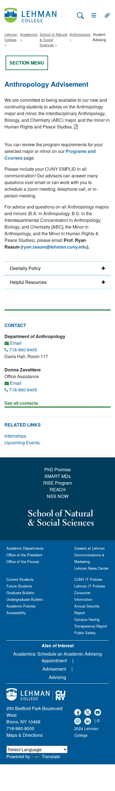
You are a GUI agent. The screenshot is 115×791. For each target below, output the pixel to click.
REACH (58, 489)
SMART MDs (57, 476)
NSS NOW (57, 496)
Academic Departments (25, 548)
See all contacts (21, 403)
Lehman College (10, 37)
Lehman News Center (91, 568)
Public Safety (84, 632)
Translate (51, 756)
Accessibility (16, 612)
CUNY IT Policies (88, 579)
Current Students (19, 579)
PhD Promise (57, 469)
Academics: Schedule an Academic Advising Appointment (57, 657)
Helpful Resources (28, 282)
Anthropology (80, 34)
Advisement (54, 669)
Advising (57, 677)
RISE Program (57, 483)
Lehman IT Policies (89, 586)
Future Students (19, 586)
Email (15, 343)
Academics (28, 34)
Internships (15, 436)
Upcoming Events (22, 442)
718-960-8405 (23, 349)
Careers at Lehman (89, 548)
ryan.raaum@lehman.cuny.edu (54, 247)
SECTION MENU (26, 62)
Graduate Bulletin (20, 592)
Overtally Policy (25, 268)
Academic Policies (20, 606)
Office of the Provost (22, 561)
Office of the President (24, 554)
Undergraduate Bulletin (24, 599)
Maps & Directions (24, 735)
